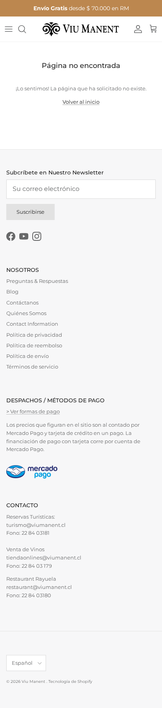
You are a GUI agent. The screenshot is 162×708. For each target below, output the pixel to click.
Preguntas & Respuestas (37, 281)
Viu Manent (34, 681)
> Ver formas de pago (33, 411)
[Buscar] (26, 29)
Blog (12, 291)
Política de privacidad (34, 335)
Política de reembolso (34, 345)
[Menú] (8, 29)
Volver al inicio (81, 102)
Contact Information (32, 324)
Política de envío (27, 356)
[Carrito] (153, 29)
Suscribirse (30, 212)
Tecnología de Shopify (70, 681)
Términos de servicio (32, 366)
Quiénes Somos (26, 313)
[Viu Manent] (81, 29)
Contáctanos (22, 302)
